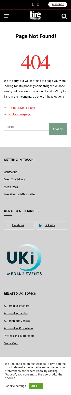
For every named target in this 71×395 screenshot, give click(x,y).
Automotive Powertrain (18, 328)
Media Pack (11, 187)
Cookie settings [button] (16, 386)
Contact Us (10, 172)
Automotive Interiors (16, 306)
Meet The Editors (14, 179)
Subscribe (58, 4)
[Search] (64, 15)
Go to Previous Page (21, 108)
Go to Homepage (19, 114)
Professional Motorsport (19, 336)
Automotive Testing (16, 313)
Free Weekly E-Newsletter (20, 194)
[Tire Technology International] (35, 15)
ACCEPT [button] (36, 386)
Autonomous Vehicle (17, 321)
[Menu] (6, 15)
